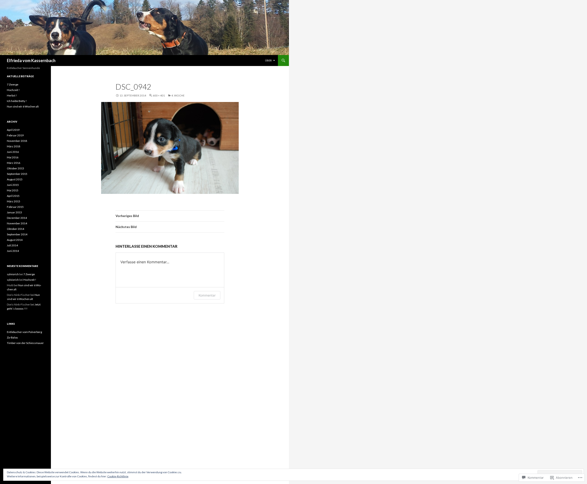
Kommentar (207, 295)
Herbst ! (12, 95)
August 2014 (14, 240)
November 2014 (17, 223)
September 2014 (17, 234)
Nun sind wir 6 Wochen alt (23, 106)
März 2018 (13, 146)
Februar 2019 (15, 135)
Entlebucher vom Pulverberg (24, 332)
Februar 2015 (15, 207)
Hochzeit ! (13, 90)
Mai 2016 (12, 157)
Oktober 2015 (15, 168)
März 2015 (13, 201)
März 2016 (13, 163)
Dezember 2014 (17, 218)
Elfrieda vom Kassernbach (31, 60)
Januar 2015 (14, 212)
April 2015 (13, 196)
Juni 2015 (13, 185)
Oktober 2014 (15, 229)
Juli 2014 (12, 245)
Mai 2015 (12, 190)
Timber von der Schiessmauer (25, 343)
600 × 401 (159, 95)
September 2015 (17, 174)
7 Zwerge (12, 84)
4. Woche (178, 95)
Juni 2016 (13, 152)
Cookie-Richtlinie (117, 476)
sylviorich (13, 274)
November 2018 (17, 141)
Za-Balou (12, 337)
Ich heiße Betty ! (17, 101)
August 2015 (14, 179)
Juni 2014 (13, 251)
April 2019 (13, 130)
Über (268, 60)
